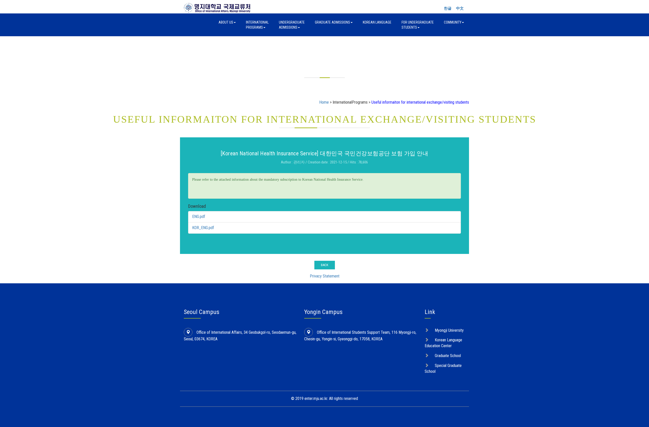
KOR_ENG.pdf (203, 227)
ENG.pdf (198, 216)
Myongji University (449, 330)
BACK (324, 265)
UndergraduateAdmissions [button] (292, 24)
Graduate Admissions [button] (332, 22)
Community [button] (452, 22)
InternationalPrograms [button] (257, 24)
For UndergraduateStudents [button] (418, 24)
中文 (460, 8)
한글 (448, 8)
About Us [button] (226, 22)
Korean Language (377, 22)
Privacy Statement (324, 276)
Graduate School (448, 355)
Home (324, 102)
